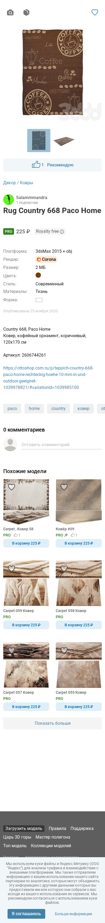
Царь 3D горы (17, 837)
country (58, 408)
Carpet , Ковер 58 (18, 529)
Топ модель (15, 845)
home (34, 408)
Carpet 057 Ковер (18, 692)
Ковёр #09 (65, 529)
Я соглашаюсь (26, 913)
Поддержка (82, 828)
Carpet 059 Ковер (18, 611)
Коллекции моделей (51, 845)
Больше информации (73, 914)
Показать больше (53, 723)
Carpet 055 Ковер (71, 692)
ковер (83, 408)
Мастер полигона (53, 837)
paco (12, 408)
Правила (57, 828)
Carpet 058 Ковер (71, 611)
